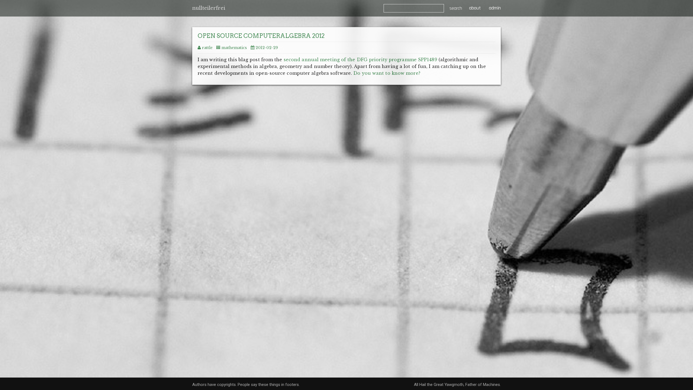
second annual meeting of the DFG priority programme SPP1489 (360, 59)
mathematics (234, 47)
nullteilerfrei (208, 8)
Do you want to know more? (386, 73)
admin (495, 8)
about (474, 8)
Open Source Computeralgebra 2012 (261, 35)
